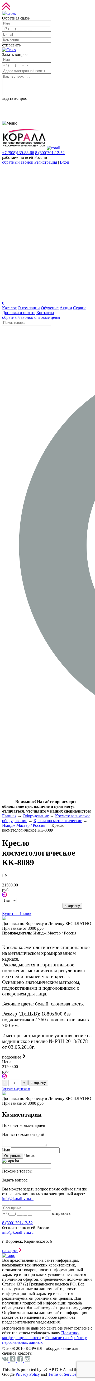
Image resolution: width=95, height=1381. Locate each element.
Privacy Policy (28, 1374)
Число (29, 1155)
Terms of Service (62, 1374)
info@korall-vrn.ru (18, 1198)
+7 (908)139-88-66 (18, 152)
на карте (10, 1251)
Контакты (45, 312)
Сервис (79, 308)
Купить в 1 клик (16, 913)
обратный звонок (17, 162)
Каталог (9, 308)
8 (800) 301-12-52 (17, 1223)
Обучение (50, 308)
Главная (9, 816)
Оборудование (36, 816)
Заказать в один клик (16, 1089)
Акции (66, 308)
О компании (29, 308)
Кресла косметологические (58, 820)
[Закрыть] (9, 13)
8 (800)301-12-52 (50, 152)
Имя (6, 1150)
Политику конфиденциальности (40, 1335)
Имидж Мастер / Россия (23, 825)
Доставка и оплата (18, 312)
